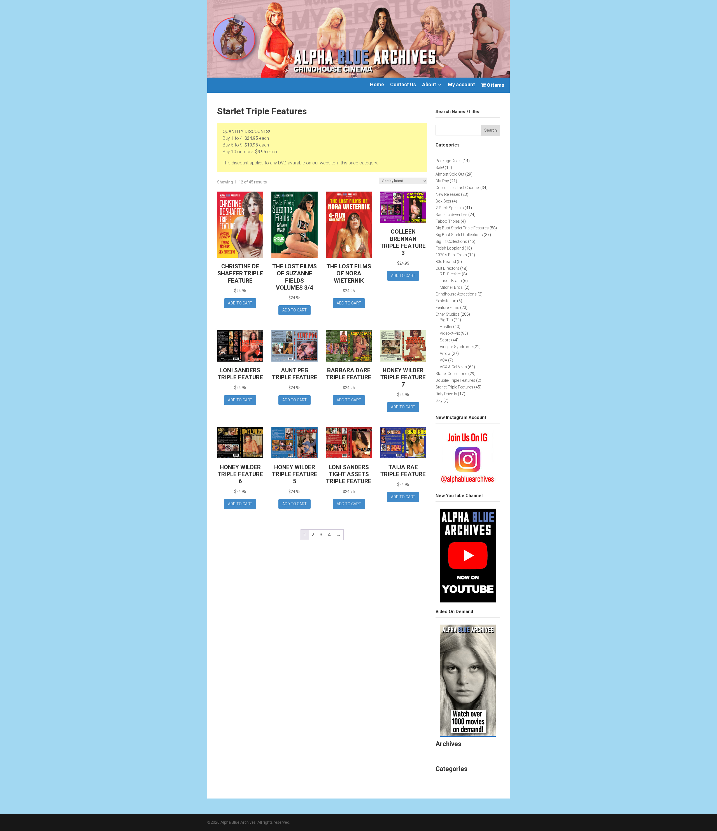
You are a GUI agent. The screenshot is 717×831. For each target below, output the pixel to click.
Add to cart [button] (240, 303)
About (429, 85)
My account (461, 85)
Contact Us (403, 85)
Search (490, 130)
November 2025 (453, 754)
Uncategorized (452, 779)
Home (377, 85)
